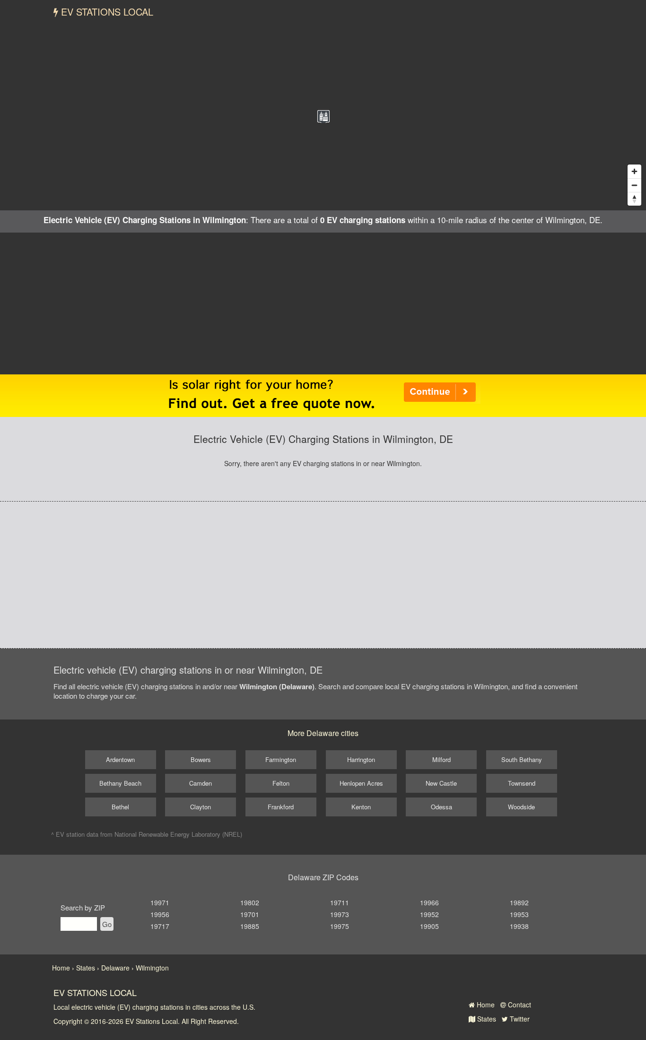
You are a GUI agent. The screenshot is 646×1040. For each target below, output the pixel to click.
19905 (429, 926)
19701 (249, 914)
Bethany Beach (120, 783)
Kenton (361, 806)
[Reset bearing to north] (634, 199)
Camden (200, 783)
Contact (518, 1004)
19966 (429, 902)
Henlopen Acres (361, 783)
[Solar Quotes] (323, 394)
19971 (159, 902)
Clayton (200, 806)
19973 (339, 914)
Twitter (519, 1018)
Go (107, 924)
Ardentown (120, 759)
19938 (519, 926)
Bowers (201, 759)
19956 (159, 914)
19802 (249, 902)
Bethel (120, 806)
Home (485, 1004)
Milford (441, 759)
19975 (339, 926)
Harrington (361, 759)
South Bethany (521, 759)
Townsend (521, 783)
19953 (519, 914)
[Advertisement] (323, 303)
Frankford (281, 806)
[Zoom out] (634, 185)
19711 (339, 902)
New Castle (441, 783)
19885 (249, 926)
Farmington (280, 759)
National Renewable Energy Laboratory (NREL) (178, 834)
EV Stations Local (105, 11)
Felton (280, 783)
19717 (159, 926)
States (485, 1018)
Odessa (441, 806)
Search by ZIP (83, 907)
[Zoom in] (634, 171)
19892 (519, 902)
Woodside (521, 806)
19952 (429, 914)
